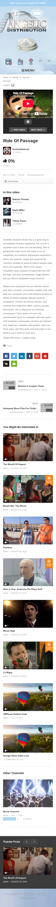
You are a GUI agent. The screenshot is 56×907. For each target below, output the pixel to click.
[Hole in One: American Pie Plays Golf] (28, 572)
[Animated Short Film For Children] (28, 408)
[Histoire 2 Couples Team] (28, 385)
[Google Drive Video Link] (28, 739)
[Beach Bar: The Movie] (28, 489)
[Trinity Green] (7, 222)
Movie (9, 346)
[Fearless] (28, 530)
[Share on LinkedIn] (22, 356)
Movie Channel (11, 811)
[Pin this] (45, 356)
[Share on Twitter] (14, 356)
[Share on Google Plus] (37, 356)
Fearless (7, 547)
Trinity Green (19, 221)
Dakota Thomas (20, 199)
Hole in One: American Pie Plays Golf (22, 589)
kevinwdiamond (20, 149)
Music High (9, 631)
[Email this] (14, 364)
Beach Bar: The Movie (14, 506)
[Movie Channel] (28, 806)
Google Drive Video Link (16, 755)
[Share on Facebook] (6, 356)
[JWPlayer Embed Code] (28, 697)
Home (5, 77)
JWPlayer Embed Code (15, 714)
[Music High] (28, 614)
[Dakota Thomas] (7, 201)
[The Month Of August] (28, 447)
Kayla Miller (18, 210)
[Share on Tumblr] (29, 356)
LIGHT (6, 85)
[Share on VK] (6, 364)
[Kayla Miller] (7, 212)
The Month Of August (14, 464)
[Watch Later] (28, 121)
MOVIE (15, 77)
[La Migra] (28, 655)
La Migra (7, 672)
